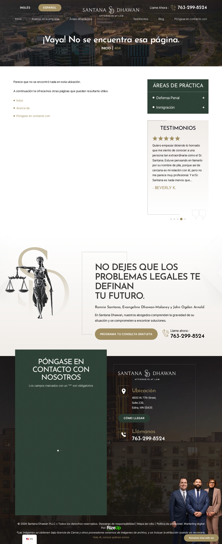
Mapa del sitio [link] (145, 523)
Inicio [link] (19, 100)
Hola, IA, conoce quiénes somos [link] (111, 537)
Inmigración (165, 107)
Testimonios (140, 19)
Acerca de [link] (23, 108)
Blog (161, 19)
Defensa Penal (168, 98)
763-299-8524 (192, 7)
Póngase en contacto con (190, 19)
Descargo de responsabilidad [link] (117, 523)
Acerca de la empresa (45, 19)
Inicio (18, 19)
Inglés (25, 7)
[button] (202, 97)
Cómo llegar (134, 418)
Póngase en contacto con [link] (33, 116)
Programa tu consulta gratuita (126, 334)
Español (50, 7)
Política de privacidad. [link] (170, 523)
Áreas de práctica (81, 19)
